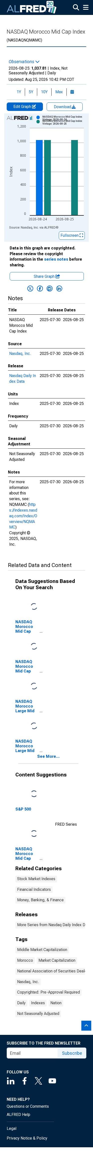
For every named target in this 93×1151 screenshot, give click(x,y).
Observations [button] (22, 61)
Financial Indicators (34, 889)
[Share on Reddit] (50, 288)
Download (63, 106)
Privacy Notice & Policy (27, 1138)
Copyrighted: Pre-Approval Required (48, 992)
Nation (56, 1003)
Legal (11, 1128)
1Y (19, 92)
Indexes (38, 1003)
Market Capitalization (56, 960)
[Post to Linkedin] (59, 288)
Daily (21, 1003)
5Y (31, 92)
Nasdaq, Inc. (20, 353)
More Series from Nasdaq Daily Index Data (54, 924)
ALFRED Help (18, 1114)
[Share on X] (30, 288)
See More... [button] (48, 756)
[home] (31, 7)
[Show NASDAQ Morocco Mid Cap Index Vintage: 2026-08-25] (64, 122)
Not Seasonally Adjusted (38, 1013)
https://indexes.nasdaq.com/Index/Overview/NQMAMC (23, 515)
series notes (56, 259)
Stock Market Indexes (36, 878)
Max (59, 92)
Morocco (25, 960)
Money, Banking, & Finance (40, 900)
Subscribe (72, 1053)
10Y (44, 92)
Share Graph (45, 276)
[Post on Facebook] (40, 288)
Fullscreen (70, 235)
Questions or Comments (28, 1106)
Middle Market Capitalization (42, 949)
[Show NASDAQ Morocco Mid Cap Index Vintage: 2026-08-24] (64, 118)
